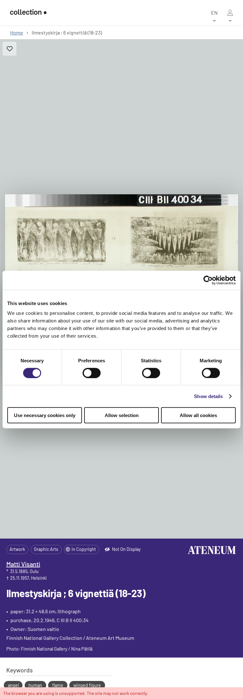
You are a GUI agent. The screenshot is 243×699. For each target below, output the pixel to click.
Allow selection (122, 415)
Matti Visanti (23, 564)
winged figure (87, 685)
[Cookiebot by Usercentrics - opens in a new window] (208, 280)
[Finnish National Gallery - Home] (28, 12)
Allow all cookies (198, 415)
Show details (208, 396)
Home (16, 32)
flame (57, 685)
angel (13, 685)
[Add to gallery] (9, 49)
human (35, 685)
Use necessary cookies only (44, 415)
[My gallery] (230, 12)
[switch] (92, 373)
